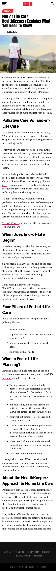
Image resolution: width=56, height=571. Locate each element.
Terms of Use (47, 552)
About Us (7, 552)
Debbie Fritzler (13, 32)
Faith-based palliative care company (21, 284)
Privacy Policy (33, 552)
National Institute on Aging (34, 132)
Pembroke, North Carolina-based (19, 489)
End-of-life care (10, 223)
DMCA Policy (38, 555)
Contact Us (19, 552)
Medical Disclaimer (23, 555)
